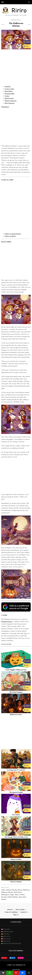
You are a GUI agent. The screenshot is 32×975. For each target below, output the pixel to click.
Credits (7, 96)
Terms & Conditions (11, 912)
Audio (3, 890)
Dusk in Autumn (16, 882)
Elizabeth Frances (16, 20)
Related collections (10, 101)
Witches (3, 899)
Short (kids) (22, 897)
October (22, 894)
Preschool (4, 897)
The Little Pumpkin (16, 692)
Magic (12, 894)
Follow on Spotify (10, 236)
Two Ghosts (16, 815)
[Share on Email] (3, 973)
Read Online (8, 91)
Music (17, 894)
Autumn (8, 890)
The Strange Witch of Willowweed (16, 837)
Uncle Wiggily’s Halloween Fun (16, 670)
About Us (10, 909)
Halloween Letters (16, 714)
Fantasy (20, 890)
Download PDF (9, 93)
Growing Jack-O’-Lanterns (16, 770)
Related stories (9, 98)
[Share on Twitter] (29, 973)
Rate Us (16, 915)
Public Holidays (13, 897)
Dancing (14, 890)
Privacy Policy (20, 909)
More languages (10, 103)
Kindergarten (5, 894)
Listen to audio (9, 89)
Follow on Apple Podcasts (13, 234)
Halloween (26, 890)
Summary (8, 86)
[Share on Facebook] (22, 973)
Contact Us (23, 912)
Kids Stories (18, 892)
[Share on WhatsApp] (9, 973)
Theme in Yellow (16, 859)
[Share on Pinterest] (16, 973)
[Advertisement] (16, 68)
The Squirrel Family (16, 792)
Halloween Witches (7, 892)
